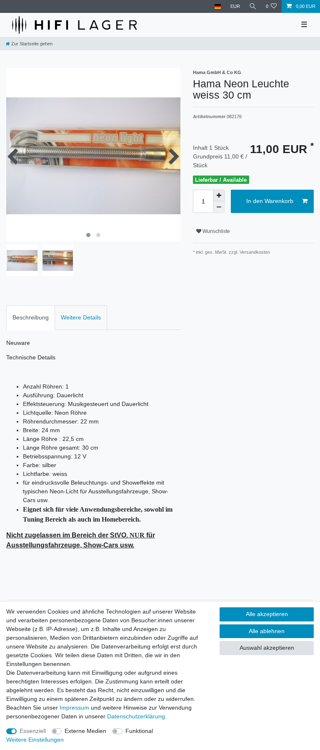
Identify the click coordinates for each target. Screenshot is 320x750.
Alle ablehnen (267, 631)
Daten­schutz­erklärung (136, 716)
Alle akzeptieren (267, 614)
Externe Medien (85, 731)
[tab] (30, 317)
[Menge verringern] (219, 207)
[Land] (217, 6)
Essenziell (33, 731)
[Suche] (253, 6)
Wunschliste (215, 231)
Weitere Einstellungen (35, 739)
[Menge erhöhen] (219, 195)
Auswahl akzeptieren (267, 647)
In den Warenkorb (269, 201)
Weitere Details (81, 317)
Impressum (74, 707)
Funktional (139, 731)
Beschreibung (30, 317)
